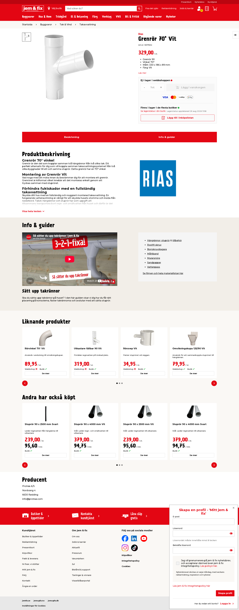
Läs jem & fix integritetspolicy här (191, 586)
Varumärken (78, 558)
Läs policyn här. (208, 566)
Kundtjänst (212, 2)
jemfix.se (26, 601)
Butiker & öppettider (32, 536)
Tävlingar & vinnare (81, 575)
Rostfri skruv (154, 245)
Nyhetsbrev (199, 2)
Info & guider (167, 137)
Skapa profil (225, 593)
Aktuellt (76, 547)
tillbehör (177, 240)
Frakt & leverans (30, 558)
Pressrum (77, 553)
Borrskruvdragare (157, 249)
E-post (176, 516)
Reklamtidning (169, 8)
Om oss (76, 536)
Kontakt (26, 580)
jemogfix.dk (53, 601)
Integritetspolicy (130, 561)
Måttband (153, 253)
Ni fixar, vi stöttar (30, 564)
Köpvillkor (27, 553)
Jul (73, 564)
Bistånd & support (81, 569)
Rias (140, 34)
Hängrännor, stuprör (158, 240)
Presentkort (186, 2)
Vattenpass (153, 267)
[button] (117, 383)
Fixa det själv (151, 8)
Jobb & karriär (187, 8)
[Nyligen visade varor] (236, 35)
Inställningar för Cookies (34, 606)
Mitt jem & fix (28, 569)
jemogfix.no (39, 601)
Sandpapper (154, 262)
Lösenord (177, 528)
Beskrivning (71, 137)
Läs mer (142, 73)
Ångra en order (29, 586)
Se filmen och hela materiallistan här (163, 273)
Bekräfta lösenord (182, 545)
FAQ (24, 575)
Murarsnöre (153, 258)
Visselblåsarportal (81, 580)
